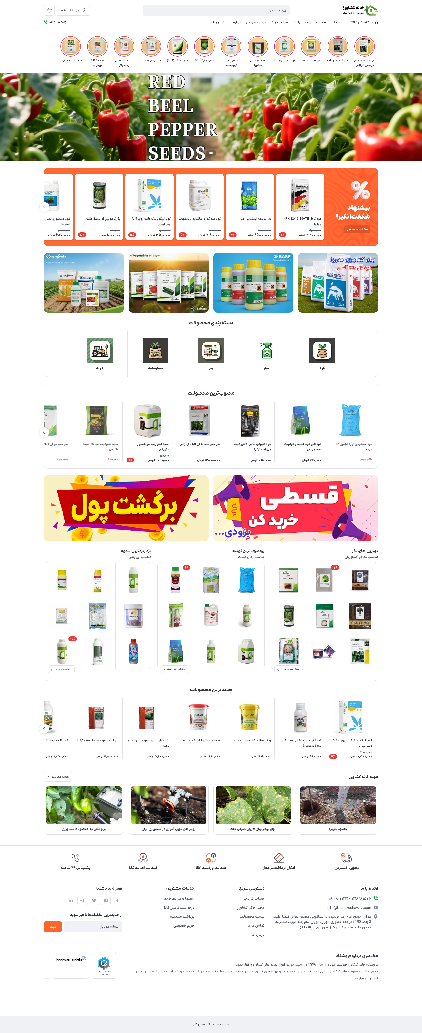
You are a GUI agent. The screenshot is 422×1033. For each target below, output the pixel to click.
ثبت (53, 927)
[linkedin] (70, 900)
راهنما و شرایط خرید (179, 898)
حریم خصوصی (183, 925)
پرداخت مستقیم (182, 916)
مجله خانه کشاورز (250, 907)
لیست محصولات (252, 916)
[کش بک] (126, 508)
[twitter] (94, 900)
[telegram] (82, 900)
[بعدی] (44, 46)
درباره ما (257, 934)
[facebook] (117, 900)
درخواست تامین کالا (179, 907)
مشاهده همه (358, 229)
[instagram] (106, 900)
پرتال (196, 1024)
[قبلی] (378, 46)
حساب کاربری (254, 898)
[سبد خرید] (49, 10)
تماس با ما (255, 925)
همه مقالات (60, 777)
